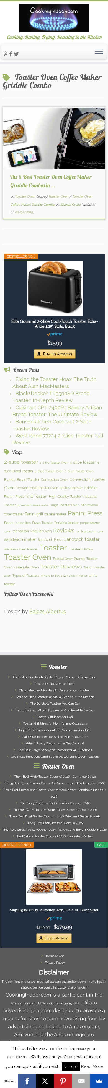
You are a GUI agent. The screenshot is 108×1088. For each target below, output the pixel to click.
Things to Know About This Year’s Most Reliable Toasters (55, 710)
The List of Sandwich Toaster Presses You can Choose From (54, 677)
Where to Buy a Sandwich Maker (64, 575)
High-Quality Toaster (65, 496)
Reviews (63, 530)
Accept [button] (71, 1067)
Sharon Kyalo (70, 204)
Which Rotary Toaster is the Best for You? (55, 743)
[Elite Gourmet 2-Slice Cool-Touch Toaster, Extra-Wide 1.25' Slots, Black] (55, 288)
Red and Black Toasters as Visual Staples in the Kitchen (55, 697)
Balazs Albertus (47, 611)
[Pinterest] (63, 1081)
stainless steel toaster (21, 549)
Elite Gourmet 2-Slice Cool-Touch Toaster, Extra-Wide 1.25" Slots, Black (54, 324)
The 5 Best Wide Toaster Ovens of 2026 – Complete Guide (55, 776)
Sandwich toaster (81, 539)
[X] (45, 1081)
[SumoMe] (99, 1081)
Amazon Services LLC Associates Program (41, 1003)
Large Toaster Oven (64, 505)
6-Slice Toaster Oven (79, 471)
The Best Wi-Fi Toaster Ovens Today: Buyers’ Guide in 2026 (55, 810)
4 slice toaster (83, 462)
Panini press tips (17, 522)
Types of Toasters (25, 575)
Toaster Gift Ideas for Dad (55, 717)
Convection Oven (54, 480)
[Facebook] (27, 1081)
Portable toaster (66, 523)
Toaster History (80, 549)
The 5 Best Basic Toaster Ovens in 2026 (55, 823)
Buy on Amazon (57, 354)
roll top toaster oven (90, 531)
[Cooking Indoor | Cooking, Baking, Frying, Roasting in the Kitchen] (54, 18)
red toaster (20, 531)
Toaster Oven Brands (69, 559)
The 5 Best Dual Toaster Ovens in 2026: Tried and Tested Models (54, 816)
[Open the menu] (99, 52)
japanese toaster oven (32, 505)
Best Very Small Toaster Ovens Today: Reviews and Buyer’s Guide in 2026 (55, 830)
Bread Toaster (28, 479)
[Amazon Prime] (54, 333)
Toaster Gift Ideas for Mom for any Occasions (55, 723)
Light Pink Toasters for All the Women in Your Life (55, 730)
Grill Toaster (36, 496)
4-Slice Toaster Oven (49, 471)
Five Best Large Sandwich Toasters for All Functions (55, 750)
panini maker (55, 514)
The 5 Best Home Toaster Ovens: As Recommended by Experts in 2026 (55, 783)
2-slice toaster (21, 462)
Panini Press (85, 513)
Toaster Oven (25, 196)
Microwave (89, 505)
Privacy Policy (55, 962)
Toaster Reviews (61, 566)
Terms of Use (54, 956)
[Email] (81, 1081)
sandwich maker (20, 539)
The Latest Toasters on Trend (55, 684)
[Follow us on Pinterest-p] (6, 54)
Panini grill (34, 514)
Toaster (53, 547)
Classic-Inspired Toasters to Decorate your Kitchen (55, 690)
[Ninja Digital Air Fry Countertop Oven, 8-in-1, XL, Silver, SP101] (54, 877)
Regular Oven (41, 531)
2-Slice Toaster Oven (54, 462)
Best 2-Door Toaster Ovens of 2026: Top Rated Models (55, 836)
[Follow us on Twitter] (17, 54)
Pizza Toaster (42, 523)
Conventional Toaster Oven (37, 488)
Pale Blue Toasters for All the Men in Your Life (54, 737)
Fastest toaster (71, 488)
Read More (92, 1066)
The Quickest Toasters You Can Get (54, 704)
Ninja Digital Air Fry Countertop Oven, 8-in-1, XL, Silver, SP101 (54, 910)
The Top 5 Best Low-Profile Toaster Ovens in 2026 (55, 803)
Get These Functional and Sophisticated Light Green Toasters (55, 757)
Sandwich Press (50, 540)
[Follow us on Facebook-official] (11, 54)
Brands (9, 480)
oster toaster (14, 514)
